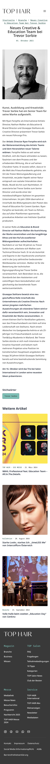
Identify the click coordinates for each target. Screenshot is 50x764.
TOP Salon (33, 646)
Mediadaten (32, 717)
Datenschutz (33, 743)
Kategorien (32, 671)
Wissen (7, 661)
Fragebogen (32, 656)
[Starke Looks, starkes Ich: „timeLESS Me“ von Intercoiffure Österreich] (25, 510)
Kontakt (7, 743)
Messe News (9, 700)
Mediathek (9, 695)
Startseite (9, 20)
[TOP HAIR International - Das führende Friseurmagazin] (18, 634)
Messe (7, 689)
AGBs (39, 749)
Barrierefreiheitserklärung (16, 755)
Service (32, 689)
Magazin (9, 646)
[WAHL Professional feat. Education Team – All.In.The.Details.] (25, 439)
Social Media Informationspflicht (19, 749)
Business (8, 656)
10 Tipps (31, 666)
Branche (22, 20)
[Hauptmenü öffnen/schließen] (45, 11)
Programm (9, 710)
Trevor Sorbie (10, 396)
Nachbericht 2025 (12, 714)
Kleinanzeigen (33, 708)
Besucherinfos (10, 705)
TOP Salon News (34, 675)
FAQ (29, 651)
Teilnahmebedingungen (38, 661)
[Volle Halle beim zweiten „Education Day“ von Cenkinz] (25, 581)
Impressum (19, 743)
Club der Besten (34, 680)
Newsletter (32, 712)
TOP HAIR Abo (33, 703)
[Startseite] (16, 11)
